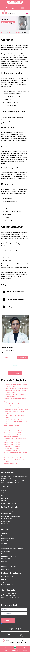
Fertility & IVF (5, 569)
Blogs (2, 495)
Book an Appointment (13, 8)
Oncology (4, 543)
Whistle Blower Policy (7, 584)
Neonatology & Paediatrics (8, 538)
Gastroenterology (6, 551)
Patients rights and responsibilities (10, 516)
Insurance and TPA (6, 513)
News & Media (5, 498)
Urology (3, 553)
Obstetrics (4, 533)
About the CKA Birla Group (8, 503)
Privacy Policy (22, 630)
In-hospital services (6, 518)
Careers (13, 630)
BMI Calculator (5, 523)
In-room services (5, 521)
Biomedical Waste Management (10, 577)
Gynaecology (5, 535)
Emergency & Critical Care (8, 566)
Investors (3, 579)
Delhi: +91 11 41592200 (8, 596)
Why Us (3, 490)
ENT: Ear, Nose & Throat (8, 546)
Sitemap (11, 628)
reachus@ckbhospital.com (15, 597)
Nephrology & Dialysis (7, 564)
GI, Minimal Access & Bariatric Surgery (12, 548)
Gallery (3, 493)
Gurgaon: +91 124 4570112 (9, 594)
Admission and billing (7, 511)
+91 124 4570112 (11, 5)
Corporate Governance (7, 582)
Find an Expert (14, 373)
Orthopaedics (5, 541)
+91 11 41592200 (23, 5)
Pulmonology (5, 561)
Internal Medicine (6, 559)
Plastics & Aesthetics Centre (9, 556)
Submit (8, 620)
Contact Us (4, 500)
